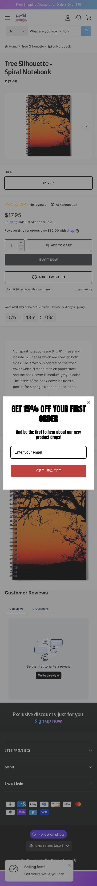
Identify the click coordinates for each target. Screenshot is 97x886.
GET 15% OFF (48, 471)
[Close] (88, 402)
